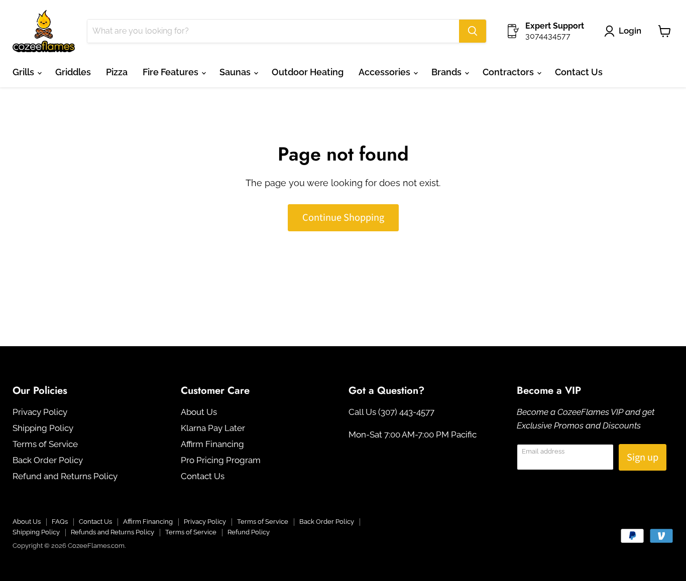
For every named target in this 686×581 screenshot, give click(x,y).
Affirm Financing (212, 444)
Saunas (236, 72)
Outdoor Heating (308, 72)
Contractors (509, 72)
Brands (447, 72)
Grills (24, 72)
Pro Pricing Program (221, 460)
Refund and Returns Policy (65, 476)
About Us (199, 412)
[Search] (472, 31)
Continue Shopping (343, 217)
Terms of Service (45, 444)
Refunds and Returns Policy (112, 532)
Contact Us (579, 72)
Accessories (385, 72)
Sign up (642, 457)
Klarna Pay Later (213, 428)
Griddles (73, 72)
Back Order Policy (48, 460)
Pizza (117, 72)
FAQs (60, 521)
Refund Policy (248, 532)
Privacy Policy (40, 412)
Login (630, 31)
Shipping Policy (43, 428)
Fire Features (171, 72)
